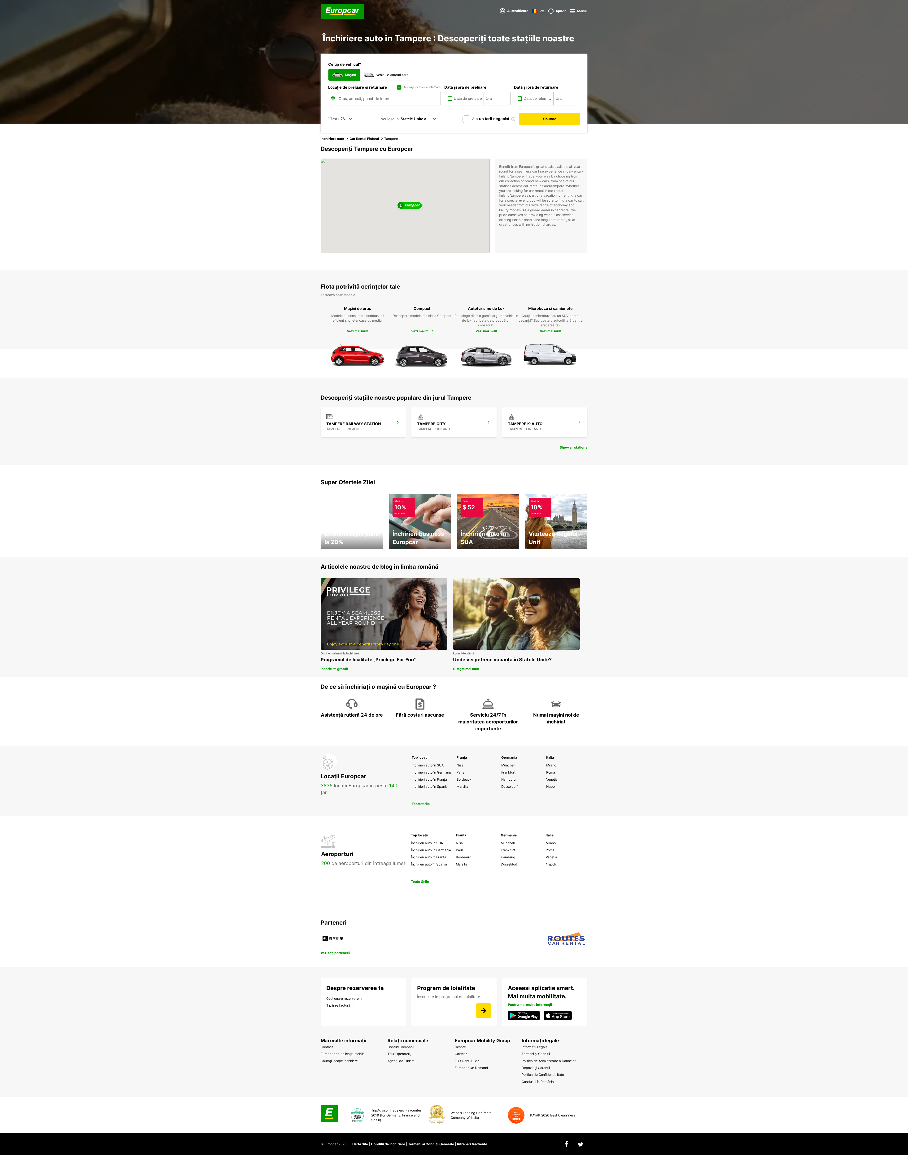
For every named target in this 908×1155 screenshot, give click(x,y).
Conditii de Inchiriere (388, 1144)
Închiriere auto (332, 139)
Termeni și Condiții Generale (431, 1144)
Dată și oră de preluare (465, 87)
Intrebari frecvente (472, 1144)
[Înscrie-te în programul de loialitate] (483, 1010)
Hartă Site (360, 1144)
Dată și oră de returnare (536, 87)
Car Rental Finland (364, 139)
